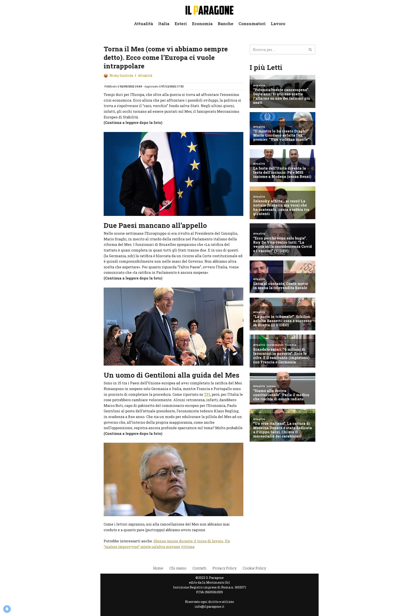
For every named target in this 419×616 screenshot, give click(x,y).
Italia (163, 23)
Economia (202, 23)
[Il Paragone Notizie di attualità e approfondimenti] (209, 9)
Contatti (199, 568)
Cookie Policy (254, 568)
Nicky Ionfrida (121, 75)
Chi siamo (177, 568)
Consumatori (252, 23)
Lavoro (278, 23)
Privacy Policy (225, 568)
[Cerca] (310, 49)
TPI (207, 394)
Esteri (181, 23)
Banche (225, 23)
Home (158, 568)
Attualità (143, 23)
